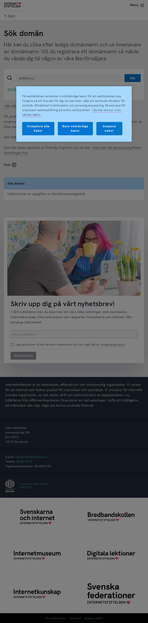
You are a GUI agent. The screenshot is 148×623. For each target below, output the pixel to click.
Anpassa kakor (109, 128)
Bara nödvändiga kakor (75, 128)
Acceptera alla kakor (38, 128)
